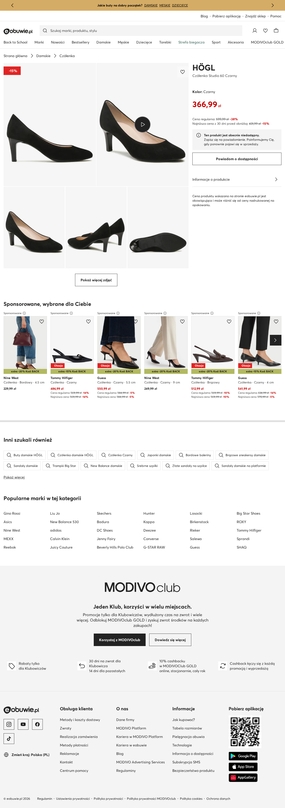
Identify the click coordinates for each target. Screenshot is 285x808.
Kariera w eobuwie (142, 745)
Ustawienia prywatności (73, 799)
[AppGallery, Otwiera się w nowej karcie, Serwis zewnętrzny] (243, 777)
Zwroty (86, 728)
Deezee (149, 530)
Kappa (149, 522)
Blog (206, 16)
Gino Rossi (12, 513)
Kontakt (86, 762)
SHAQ (241, 547)
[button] (50, 124)
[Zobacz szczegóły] (276, 179)
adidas (55, 530)
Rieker (195, 530)
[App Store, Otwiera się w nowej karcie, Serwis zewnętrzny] (243, 766)
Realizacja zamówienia (86, 736)
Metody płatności (86, 745)
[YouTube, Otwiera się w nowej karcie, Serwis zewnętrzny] (23, 724)
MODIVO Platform (142, 728)
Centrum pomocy (86, 770)
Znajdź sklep (255, 16)
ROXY (241, 522)
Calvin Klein (59, 539)
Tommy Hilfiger (249, 530)
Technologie (198, 745)
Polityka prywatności (108, 799)
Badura (103, 522)
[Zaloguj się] (254, 30)
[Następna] (272, 5)
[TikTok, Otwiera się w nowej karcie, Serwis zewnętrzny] (9, 738)
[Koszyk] (276, 30)
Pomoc (275, 16)
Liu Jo (55, 513)
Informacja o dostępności (198, 753)
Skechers (104, 513)
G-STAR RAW (154, 547)
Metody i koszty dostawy (86, 719)
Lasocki (196, 513)
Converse (151, 539)
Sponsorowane (13, 313)
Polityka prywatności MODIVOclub (151, 799)
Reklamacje (86, 753)
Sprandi (243, 539)
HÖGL (203, 68)
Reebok (10, 547)
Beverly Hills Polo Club (115, 547)
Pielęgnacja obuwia (198, 736)
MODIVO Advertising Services (142, 762)
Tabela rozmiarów (198, 728)
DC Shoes (105, 530)
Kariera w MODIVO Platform (142, 736)
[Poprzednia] (12, 5)
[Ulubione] (265, 30)
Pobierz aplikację (228, 16)
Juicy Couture (61, 547)
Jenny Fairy (106, 539)
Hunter (149, 513)
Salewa (196, 539)
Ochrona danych (218, 799)
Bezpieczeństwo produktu (198, 770)
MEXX (9, 539)
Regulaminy (142, 770)
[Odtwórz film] (142, 124)
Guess (195, 547)
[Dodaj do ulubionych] (183, 71)
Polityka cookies (191, 799)
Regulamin (44, 799)
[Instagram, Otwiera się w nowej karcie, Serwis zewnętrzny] (9, 724)
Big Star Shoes (248, 513)
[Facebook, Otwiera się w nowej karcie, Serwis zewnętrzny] (37, 724)
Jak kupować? (198, 719)
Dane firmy (142, 719)
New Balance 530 (64, 522)
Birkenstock (199, 522)
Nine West (12, 530)
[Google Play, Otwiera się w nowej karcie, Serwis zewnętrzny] (243, 756)
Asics (8, 522)
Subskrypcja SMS (198, 762)
